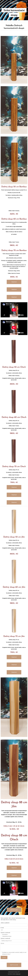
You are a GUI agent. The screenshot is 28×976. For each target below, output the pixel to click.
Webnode (18, 974)
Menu (26, 1)
